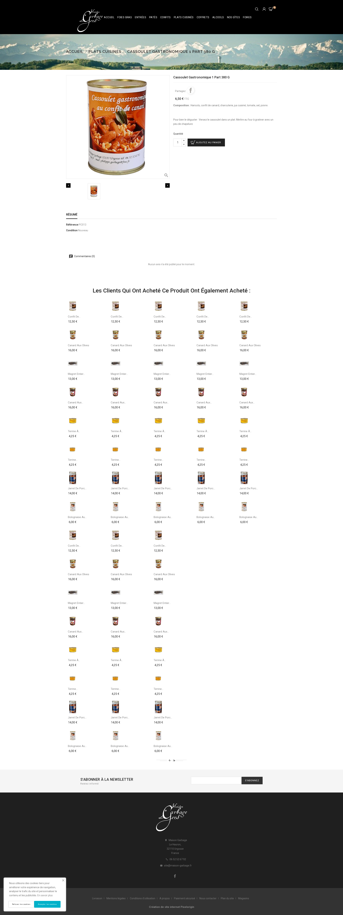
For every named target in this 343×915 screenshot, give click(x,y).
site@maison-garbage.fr (178, 865)
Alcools (218, 17)
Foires (247, 17)
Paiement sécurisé (184, 898)
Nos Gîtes (233, 17)
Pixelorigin (187, 907)
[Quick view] (73, 321)
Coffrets (203, 17)
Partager (190, 90)
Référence (72, 224)
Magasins (243, 898)
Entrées (140, 17)
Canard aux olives (78, 345)
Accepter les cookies (47, 904)
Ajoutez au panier (208, 142)
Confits (165, 17)
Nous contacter (208, 898)
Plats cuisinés (184, 17)
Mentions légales (116, 898)
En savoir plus (45, 895)
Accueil (109, 17)
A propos (165, 898)
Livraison (97, 898)
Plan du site (227, 898)
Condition (72, 230)
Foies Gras (124, 17)
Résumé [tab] (71, 214)
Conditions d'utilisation (142, 898)
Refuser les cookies (21, 904)
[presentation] (169, 760)
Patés (153, 17)
